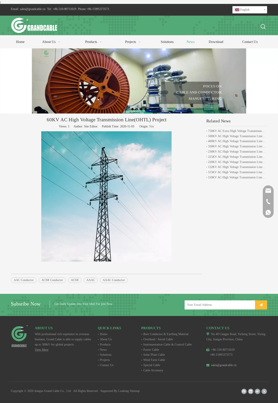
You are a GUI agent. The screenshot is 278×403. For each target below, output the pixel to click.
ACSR (75, 280)
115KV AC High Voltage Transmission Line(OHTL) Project (236, 172)
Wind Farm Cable (154, 360)
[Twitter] (264, 391)
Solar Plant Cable (154, 354)
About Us (106, 339)
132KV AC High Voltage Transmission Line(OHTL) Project (236, 167)
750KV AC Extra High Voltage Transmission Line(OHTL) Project (236, 131)
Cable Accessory (153, 370)
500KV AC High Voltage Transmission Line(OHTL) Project (236, 136)
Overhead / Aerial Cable (158, 339)
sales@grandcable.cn (32, 9)
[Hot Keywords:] (263, 27)
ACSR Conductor (52, 280)
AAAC (90, 280)
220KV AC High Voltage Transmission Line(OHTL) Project (236, 162)
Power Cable (151, 349)
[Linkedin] (250, 391)
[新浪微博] (257, 391)
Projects (105, 360)
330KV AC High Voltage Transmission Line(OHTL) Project (236, 146)
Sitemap (135, 391)
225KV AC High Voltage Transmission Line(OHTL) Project (236, 156)
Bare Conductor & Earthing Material (166, 334)
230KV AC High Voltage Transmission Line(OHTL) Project (236, 151)
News (103, 349)
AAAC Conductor (114, 280)
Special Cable (151, 365)
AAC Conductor (24, 280)
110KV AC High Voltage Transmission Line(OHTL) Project (236, 177)
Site (151, 126)
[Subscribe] (261, 304)
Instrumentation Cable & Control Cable (167, 344)
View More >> (207, 107)
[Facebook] (244, 391)
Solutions (105, 354)
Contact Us (106, 365)
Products (105, 344)
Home (103, 334)
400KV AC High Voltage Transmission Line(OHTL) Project (236, 141)
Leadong (123, 391)
